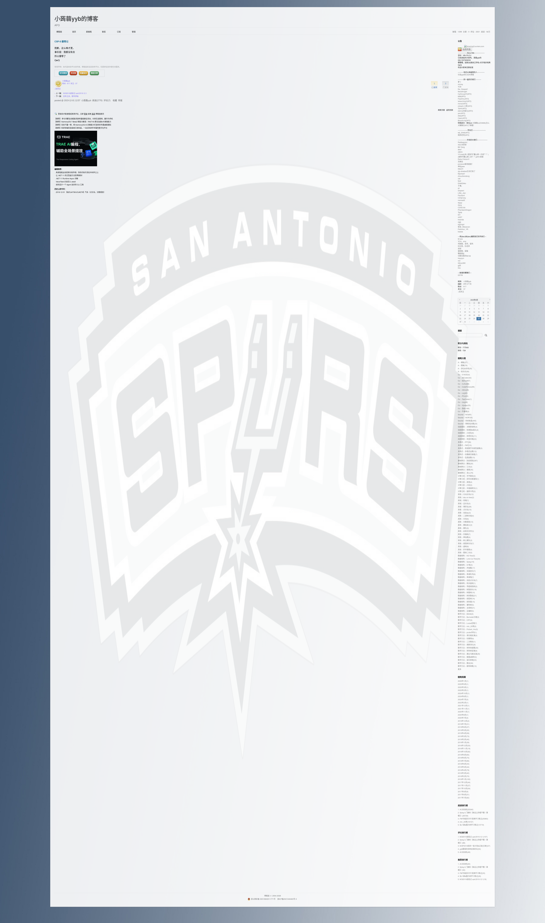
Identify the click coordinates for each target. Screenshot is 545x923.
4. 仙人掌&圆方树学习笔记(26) (469, 876)
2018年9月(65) (463, 754)
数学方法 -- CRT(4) (465, 620)
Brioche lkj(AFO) (464, 120)
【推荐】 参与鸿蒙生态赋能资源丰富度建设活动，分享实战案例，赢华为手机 (83, 118)
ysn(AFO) (461, 113)
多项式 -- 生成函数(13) (466, 457)
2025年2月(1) (463, 690)
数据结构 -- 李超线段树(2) (467, 586)
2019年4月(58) (463, 733)
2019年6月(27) (463, 727)
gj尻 (459, 265)
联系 (104, 31)
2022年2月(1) (463, 702)
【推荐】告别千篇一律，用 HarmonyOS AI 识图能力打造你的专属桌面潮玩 (82, 124)
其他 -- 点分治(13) (464, 509)
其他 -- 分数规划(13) (465, 522)
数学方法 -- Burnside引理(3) (468, 617)
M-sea (460, 239)
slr (459, 188)
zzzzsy (460, 84)
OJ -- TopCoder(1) (465, 399)
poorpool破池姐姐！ (465, 164)
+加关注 (57, 88)
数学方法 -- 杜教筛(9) (466, 638)
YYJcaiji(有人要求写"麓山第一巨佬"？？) (473, 154)
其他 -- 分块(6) (463, 519)
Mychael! (461, 173)
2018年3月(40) (463, 773)
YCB (459, 86)
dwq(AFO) (462, 115)
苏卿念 (460, 161)
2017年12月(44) (464, 782)
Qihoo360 (462, 263)
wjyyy (460, 202)
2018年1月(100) (464, 779)
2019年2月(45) (463, 739)
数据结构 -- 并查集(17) (466, 568)
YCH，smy (462, 241)
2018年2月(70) (463, 776)
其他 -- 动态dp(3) (464, 512)
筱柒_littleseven (464, 227)
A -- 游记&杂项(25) (465, 368)
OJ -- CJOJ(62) (463, 384)
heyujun (461, 258)
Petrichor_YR (463, 229)
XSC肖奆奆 (462, 144)
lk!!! (459, 214)
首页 (74, 31)
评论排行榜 (463, 832)
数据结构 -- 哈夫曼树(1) (467, 583)
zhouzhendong (463, 176)
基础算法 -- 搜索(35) (465, 469)
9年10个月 (467, 284)
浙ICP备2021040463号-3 (287, 899)
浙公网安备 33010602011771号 (263, 899)
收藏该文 (83, 73)
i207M (460, 275)
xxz (459, 260)
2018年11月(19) (464, 748)
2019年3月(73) (463, 736)
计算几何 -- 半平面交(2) (467, 476)
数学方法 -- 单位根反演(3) (467, 635)
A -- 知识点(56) (463, 371)
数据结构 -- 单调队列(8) (467, 574)
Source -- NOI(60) (464, 414)
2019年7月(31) (463, 724)
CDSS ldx (461, 207)
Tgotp (460, 212)
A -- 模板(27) (463, 362)
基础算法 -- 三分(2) (465, 466)
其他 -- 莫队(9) (463, 528)
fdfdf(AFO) (462, 96)
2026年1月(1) (463, 681)
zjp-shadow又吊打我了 (466, 171)
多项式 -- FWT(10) (465, 445)
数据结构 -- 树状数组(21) (467, 595)
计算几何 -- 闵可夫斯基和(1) (468, 479)
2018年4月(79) (463, 770)
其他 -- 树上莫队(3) (465, 540)
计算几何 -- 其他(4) (465, 482)
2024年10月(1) (463, 693)
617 (464, 286)
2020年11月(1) (463, 711)
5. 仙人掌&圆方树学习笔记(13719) (471, 825)
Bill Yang (461, 147)
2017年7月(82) (463, 797)
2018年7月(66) (463, 761)
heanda (461, 219)
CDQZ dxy (462, 198)
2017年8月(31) (463, 794)
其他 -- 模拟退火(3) (465, 525)
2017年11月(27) (464, 785)
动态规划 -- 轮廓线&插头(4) (468, 430)
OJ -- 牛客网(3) (463, 411)
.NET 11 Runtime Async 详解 (67, 178)
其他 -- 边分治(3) (464, 503)
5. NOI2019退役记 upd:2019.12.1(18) (472, 879)
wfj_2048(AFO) (463, 132)
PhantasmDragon (464, 210)
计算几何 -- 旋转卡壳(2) (467, 491)
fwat (459, 181)
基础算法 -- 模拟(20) (465, 463)
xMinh (460, 152)
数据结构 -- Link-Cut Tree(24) (469, 558)
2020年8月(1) (463, 715)
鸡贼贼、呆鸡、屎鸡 (465, 243)
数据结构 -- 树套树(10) (466, 592)
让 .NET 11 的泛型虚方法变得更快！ (69, 175)
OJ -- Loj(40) (463, 393)
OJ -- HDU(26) (463, 390)
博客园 (59, 31)
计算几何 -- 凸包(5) (465, 485)
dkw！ (460, 149)
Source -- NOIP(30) (465, 417)
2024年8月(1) (463, 696)
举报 (120, 100)
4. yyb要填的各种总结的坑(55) (469, 849)
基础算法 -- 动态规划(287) (468, 460)
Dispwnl (461, 190)
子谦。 (460, 185)
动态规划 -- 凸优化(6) (466, 433)
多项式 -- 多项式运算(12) (467, 451)
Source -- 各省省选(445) (467, 420)
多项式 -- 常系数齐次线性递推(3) (470, 448)
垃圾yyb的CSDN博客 (466, 74)
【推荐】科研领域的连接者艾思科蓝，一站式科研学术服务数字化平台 (80, 128)
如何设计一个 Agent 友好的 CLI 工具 (70, 184)
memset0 (461, 200)
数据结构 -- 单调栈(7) (466, 577)
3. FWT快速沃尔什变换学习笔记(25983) (473, 818)
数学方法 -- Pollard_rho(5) (468, 629)
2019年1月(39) (463, 742)
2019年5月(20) (463, 730)
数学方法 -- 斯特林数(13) (467, 666)
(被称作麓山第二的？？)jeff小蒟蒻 (470, 156)
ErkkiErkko (462, 183)
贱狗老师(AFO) (463, 135)
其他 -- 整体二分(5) (465, 552)
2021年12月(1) (463, 705)
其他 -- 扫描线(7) (464, 534)
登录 (85, 114)
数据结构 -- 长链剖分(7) (467, 571)
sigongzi (461, 224)
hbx (459, 268)
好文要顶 (63, 73)
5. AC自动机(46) (464, 852)
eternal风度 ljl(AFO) (465, 111)
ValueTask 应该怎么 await (66, 181)
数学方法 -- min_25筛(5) (467, 626)
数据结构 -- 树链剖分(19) (467, 589)
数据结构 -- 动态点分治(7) (467, 580)
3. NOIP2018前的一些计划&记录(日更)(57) (474, 846)
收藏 (115, 100)
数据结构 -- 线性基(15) (466, 601)
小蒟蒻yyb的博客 (76, 18)
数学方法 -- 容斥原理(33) (467, 660)
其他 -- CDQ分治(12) (466, 494)
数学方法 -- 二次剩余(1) (467, 641)
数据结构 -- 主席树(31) (466, 608)
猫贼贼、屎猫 (463, 251)
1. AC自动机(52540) (465, 809)
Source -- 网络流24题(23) (467, 423)
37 (464, 289)
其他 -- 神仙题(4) (464, 537)
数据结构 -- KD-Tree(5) (466, 555)
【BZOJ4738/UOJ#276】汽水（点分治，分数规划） (85, 192)
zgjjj (459, 222)
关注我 (73, 73)
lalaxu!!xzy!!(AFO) (464, 101)
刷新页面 (441, 110)
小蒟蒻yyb (66, 81)
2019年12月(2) (463, 721)
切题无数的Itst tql (464, 256)
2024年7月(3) (463, 699)
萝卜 (459, 82)
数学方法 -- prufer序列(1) (467, 632)
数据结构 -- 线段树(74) (466, 598)
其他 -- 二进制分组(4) (466, 515)
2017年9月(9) (463, 791)
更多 (459, 669)
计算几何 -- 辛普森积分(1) (467, 488)
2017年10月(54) (464, 788)
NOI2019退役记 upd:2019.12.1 (75, 93)
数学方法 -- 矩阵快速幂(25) (468, 647)
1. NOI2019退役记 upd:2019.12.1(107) (473, 836)
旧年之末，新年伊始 (70, 96)
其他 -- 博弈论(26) (464, 506)
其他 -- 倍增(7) (463, 500)
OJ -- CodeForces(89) (466, 387)
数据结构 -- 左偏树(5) (466, 611)
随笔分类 (462, 358)
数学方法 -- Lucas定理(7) (467, 623)
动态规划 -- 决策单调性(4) (467, 426)
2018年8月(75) (463, 757)
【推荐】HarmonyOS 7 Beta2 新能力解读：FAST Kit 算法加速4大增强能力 (82, 121)
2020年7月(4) (463, 718)
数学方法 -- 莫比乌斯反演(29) (469, 654)
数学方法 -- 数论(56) (465, 663)
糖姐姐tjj (461, 253)
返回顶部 (449, 110)
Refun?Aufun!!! (463, 159)
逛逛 (93, 114)
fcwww (460, 231)
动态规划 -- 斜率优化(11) (467, 436)
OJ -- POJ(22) (463, 396)
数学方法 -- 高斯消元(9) (467, 644)
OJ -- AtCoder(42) (464, 377)
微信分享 (94, 73)
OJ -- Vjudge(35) (464, 405)
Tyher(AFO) (462, 108)
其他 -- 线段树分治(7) (466, 543)
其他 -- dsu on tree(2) (466, 497)
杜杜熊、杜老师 (464, 246)
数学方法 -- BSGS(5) (465, 614)
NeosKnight (462, 91)
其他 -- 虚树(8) (463, 546)
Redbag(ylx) (462, 142)
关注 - (74, 83)
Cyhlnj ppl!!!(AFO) (464, 94)
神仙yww (461, 166)
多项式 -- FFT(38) (464, 442)
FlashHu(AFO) (463, 98)
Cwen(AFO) (462, 118)
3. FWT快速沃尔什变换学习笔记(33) (471, 873)
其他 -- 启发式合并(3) (466, 531)
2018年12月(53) (464, 745)
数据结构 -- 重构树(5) (466, 605)
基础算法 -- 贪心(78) (465, 473)
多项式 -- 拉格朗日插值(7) (467, 454)
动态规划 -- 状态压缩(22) (467, 439)
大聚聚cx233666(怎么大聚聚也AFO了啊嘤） (473, 124)
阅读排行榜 (463, 805)
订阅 (119, 31)
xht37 (460, 217)
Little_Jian (462, 193)
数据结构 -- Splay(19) (466, 561)
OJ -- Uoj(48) (463, 402)
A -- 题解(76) (463, 365)
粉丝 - (66, 83)
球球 (459, 248)
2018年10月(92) (464, 751)
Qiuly (460, 205)
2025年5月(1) (463, 684)
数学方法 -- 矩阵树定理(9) (467, 650)
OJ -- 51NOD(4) (464, 374)
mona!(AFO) (462, 103)
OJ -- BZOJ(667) (464, 380)
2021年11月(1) (463, 708)
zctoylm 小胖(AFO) (465, 106)
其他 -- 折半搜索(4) (465, 549)
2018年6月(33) (463, 764)
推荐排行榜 (463, 859)
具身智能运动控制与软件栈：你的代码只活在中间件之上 (77, 172)
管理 (134, 31)
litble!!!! (460, 169)
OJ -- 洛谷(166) (463, 408)
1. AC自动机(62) (464, 864)
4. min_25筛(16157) (465, 822)
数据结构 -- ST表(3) (465, 565)
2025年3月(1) (463, 687)
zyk (459, 178)
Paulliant (461, 195)
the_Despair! (463, 89)
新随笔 (89, 31)
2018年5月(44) (463, 767)
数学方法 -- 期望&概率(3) (467, 657)
